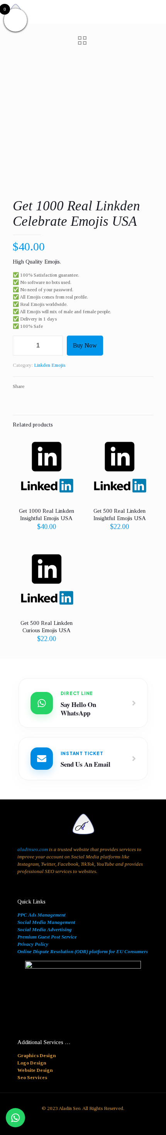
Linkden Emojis (49, 365)
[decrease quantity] (21, 345)
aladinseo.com (32, 849)
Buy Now (85, 345)
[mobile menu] (155, 11)
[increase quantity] (54, 345)
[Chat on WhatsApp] (15, 1117)
